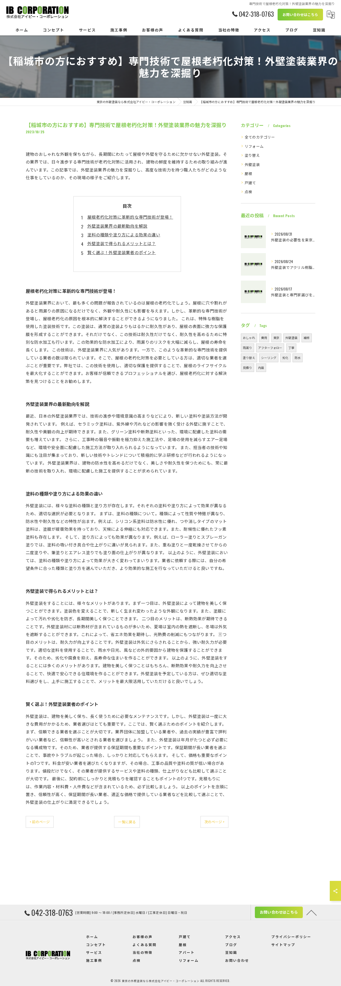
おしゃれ (249, 337)
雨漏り (247, 347)
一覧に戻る (127, 821)
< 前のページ (40, 821)
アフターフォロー (270, 347)
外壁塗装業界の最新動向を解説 (117, 226)
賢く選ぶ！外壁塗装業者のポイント (121, 252)
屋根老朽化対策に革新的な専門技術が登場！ (130, 217)
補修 (307, 337)
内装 (261, 367)
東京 (276, 337)
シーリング (268, 357)
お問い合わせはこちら (300, 14)
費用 (264, 337)
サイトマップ (283, 944)
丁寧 (291, 347)
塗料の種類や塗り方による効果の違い (123, 234)
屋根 (248, 173)
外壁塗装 (252, 164)
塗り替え (252, 155)
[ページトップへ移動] (312, 912)
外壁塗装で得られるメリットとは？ (121, 243)
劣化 (285, 357)
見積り (247, 367)
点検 (248, 191)
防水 (298, 357)
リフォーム (254, 146)
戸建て (250, 182)
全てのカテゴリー (260, 137)
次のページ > (214, 821)
